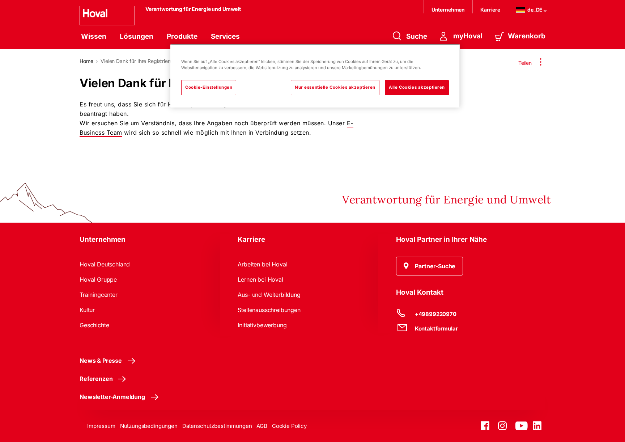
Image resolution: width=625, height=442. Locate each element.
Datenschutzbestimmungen (217, 425)
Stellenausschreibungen (269, 309)
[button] (429, 266)
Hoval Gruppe (98, 279)
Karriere (490, 10)
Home (86, 61)
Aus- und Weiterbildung (269, 294)
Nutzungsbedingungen (149, 425)
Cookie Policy (289, 425)
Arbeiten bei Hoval (262, 264)
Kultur (87, 309)
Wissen (93, 36)
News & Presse (101, 360)
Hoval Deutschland (105, 264)
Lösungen (136, 36)
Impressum (101, 425)
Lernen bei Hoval (260, 279)
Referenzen (96, 378)
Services (225, 36)
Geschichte (94, 325)
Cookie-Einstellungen (208, 87)
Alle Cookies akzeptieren (417, 87)
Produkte (182, 36)
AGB (261, 425)
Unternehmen (448, 10)
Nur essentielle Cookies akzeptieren (335, 87)
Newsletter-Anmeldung (112, 396)
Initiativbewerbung (262, 325)
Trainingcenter (99, 294)
